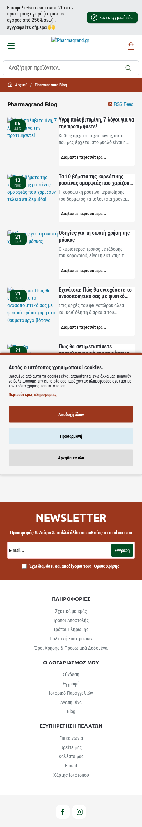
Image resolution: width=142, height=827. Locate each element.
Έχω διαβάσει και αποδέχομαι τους (73, 566)
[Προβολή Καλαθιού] (129, 46)
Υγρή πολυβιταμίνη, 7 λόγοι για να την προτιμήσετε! (96, 122)
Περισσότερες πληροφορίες (33, 394)
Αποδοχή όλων (71, 414)
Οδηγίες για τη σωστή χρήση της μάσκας (94, 236)
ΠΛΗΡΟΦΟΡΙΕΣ (71, 599)
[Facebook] (63, 812)
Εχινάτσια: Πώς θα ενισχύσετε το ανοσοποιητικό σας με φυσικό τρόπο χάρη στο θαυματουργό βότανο (95, 293)
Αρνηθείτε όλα (71, 457)
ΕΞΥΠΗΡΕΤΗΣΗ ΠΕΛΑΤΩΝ (71, 726)
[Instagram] (79, 812)
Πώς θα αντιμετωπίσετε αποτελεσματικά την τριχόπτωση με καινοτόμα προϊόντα (95, 349)
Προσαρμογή (71, 435)
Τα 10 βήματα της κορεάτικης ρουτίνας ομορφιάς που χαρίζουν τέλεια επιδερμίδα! (95, 179)
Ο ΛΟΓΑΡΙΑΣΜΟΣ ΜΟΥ (71, 663)
